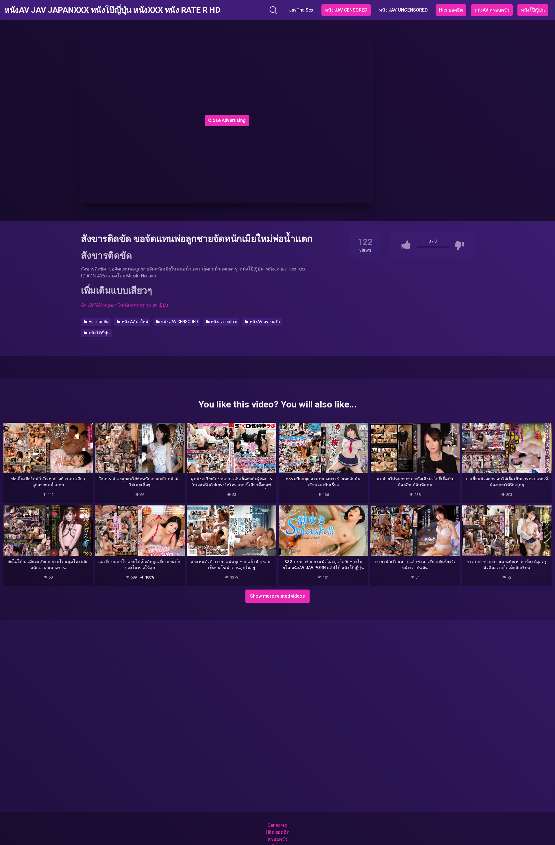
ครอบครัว (277, 839)
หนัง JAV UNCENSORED (403, 10)
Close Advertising (227, 120)
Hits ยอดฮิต (450, 10)
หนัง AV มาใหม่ (134, 321)
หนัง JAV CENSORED (346, 10)
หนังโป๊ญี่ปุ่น (533, 10)
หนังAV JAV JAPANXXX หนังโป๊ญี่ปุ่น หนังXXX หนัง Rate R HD (112, 10)
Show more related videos (277, 596)
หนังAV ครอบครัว (491, 10)
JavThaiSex (301, 10)
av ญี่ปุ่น (161, 305)
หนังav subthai (223, 321)
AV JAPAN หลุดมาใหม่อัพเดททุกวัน (116, 305)
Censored (277, 825)
